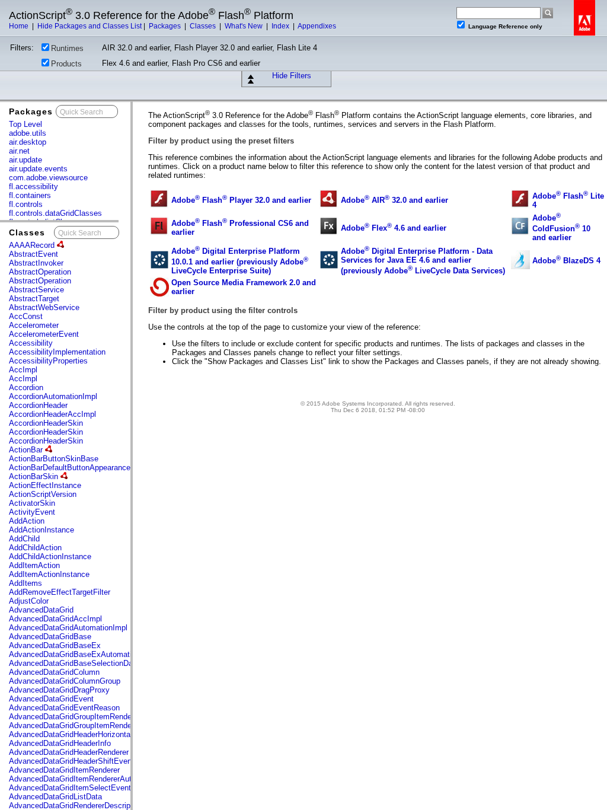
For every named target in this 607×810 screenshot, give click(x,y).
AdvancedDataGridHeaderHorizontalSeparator (87, 734)
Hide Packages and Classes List (89, 26)
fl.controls (26, 204)
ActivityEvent (32, 512)
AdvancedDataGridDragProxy (59, 689)
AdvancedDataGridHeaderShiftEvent (71, 761)
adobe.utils (27, 133)
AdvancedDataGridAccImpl (55, 618)
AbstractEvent (33, 254)
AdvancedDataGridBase (50, 636)
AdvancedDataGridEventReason (64, 707)
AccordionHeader (38, 405)
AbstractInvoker (36, 263)
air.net (19, 150)
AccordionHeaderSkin (46, 423)
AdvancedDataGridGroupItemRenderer (74, 716)
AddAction (26, 520)
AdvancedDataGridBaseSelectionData (74, 663)
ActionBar (27, 449)
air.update (25, 159)
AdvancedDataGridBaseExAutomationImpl (82, 654)
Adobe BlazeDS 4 (566, 260)
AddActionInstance (41, 529)
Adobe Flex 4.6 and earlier (393, 228)
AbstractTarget (34, 298)
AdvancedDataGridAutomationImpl (68, 627)
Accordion (26, 387)
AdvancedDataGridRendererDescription (76, 805)
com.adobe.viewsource (48, 177)
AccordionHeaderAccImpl (52, 414)
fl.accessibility (33, 186)
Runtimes (67, 48)
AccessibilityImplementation (57, 351)
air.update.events (38, 168)
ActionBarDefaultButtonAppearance (71, 467)
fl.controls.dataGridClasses (55, 213)
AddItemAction (34, 565)
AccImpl (23, 369)
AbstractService (36, 289)
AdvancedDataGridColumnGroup (64, 681)
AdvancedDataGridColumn (54, 672)
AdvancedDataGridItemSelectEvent (70, 787)
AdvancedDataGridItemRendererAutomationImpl (91, 778)
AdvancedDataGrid (41, 609)
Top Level (25, 124)
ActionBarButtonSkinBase (53, 458)
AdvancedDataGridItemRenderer (64, 770)
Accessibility (31, 343)
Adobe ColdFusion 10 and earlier (561, 227)
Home (19, 26)
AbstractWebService (44, 307)
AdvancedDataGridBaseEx (55, 645)
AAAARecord (33, 245)
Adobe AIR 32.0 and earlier (394, 200)
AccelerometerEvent (44, 334)
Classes (204, 26)
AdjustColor (29, 601)
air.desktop (27, 142)
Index (281, 26)
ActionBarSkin (34, 476)
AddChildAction (35, 547)
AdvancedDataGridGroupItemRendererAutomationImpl (101, 725)
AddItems (25, 583)
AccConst (26, 316)
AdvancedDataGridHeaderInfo (60, 743)
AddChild (24, 538)
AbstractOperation (40, 271)
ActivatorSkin (32, 503)
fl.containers (30, 195)
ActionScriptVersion (42, 494)
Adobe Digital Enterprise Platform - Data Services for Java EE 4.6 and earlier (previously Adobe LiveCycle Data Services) (423, 261)
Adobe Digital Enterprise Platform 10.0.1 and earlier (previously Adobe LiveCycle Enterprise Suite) (239, 261)
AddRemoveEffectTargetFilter (59, 592)
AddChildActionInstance (50, 556)
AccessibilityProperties (48, 360)
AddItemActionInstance (49, 574)
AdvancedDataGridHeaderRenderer (69, 752)
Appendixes (317, 26)
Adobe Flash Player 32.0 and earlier (241, 200)
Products (66, 63)
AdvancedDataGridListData (55, 796)
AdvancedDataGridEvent (51, 698)
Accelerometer (34, 325)
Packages (166, 26)
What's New (244, 26)
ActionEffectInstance (45, 485)
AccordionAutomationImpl (53, 396)
